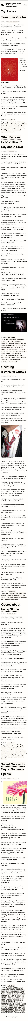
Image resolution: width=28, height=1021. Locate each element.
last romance (14, 349)
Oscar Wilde (14, 353)
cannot (7, 989)
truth (12, 130)
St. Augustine (18, 357)
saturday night (9, 755)
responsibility (4, 1003)
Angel (7, 122)
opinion (3, 999)
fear (22, 343)
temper (24, 357)
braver (3, 989)
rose (19, 128)
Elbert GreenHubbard (12, 991)
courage (13, 341)
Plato (9, 355)
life (8, 751)
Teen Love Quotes (13, 17)
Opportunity (9, 999)
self (15, 755)
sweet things (22, 597)
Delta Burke (20, 747)
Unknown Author (11, 1009)
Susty (22, 1016)
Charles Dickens (5, 341)
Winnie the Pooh (8, 1011)
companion (10, 747)
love (2, 128)
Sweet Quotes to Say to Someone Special (13, 769)
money (7, 597)
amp (7, 593)
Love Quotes (11, 120)
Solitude (8, 757)
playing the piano (6, 1001)
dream (23, 989)
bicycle (15, 745)
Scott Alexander (14, 597)
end (19, 991)
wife (14, 359)
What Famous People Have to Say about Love (12, 142)
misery (12, 753)
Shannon (17, 1003)
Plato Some (19, 999)
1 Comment (21, 1012)
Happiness (4, 751)
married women (5, 753)
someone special (13, 1005)
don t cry (19, 595)
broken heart (22, 593)
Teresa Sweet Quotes (11, 1007)
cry (14, 989)
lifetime (23, 126)
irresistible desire (15, 347)
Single (18, 755)
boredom (19, 745)
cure (15, 747)
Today (19, 1007)
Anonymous (13, 122)
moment (8, 353)
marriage (23, 751)
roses (22, 128)
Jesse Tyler (17, 126)
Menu (25, 5)
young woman (15, 757)
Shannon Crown (9, 357)
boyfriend (11, 593)
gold (2, 995)
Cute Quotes (11, 985)
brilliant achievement (18, 339)
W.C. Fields (4, 599)
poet (12, 1001)
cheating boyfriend (12, 595)
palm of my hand (8, 128)
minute (9, 997)
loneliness (17, 751)
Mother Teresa (20, 997)
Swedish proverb (6, 130)
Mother (14, 997)
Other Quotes (11, 591)
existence (17, 749)
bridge (16, 593)
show (7, 1005)
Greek (16, 345)
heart (21, 124)
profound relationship (20, 753)
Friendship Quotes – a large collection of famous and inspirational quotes (13, 5)
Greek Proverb (15, 124)
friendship (22, 993)
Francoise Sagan (9, 345)
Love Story (4, 997)
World (15, 1011)
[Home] (2, 6)
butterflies (4, 747)
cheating (3, 595)
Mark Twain (16, 351)
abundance (9, 987)
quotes (16, 128)
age (14, 987)
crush (11, 989)
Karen (12, 995)
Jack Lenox (14, 1017)
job (23, 595)
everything (17, 343)
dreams (22, 122)
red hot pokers (15, 355)
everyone (11, 343)
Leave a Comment (9, 132)
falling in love (15, 993)
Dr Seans (18, 989)
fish (21, 749)
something (22, 1005)
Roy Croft (11, 1003)
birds (18, 122)
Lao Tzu (8, 349)
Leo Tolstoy (22, 349)
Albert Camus (19, 987)
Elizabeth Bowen (6, 124)
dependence (4, 749)
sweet (3, 1007)
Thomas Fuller (5, 359)
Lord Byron (9, 351)
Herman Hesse (5, 347)
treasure (3, 1009)
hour (9, 995)
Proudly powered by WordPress (10, 1016)
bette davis (9, 339)
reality (20, 1001)
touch (11, 359)
